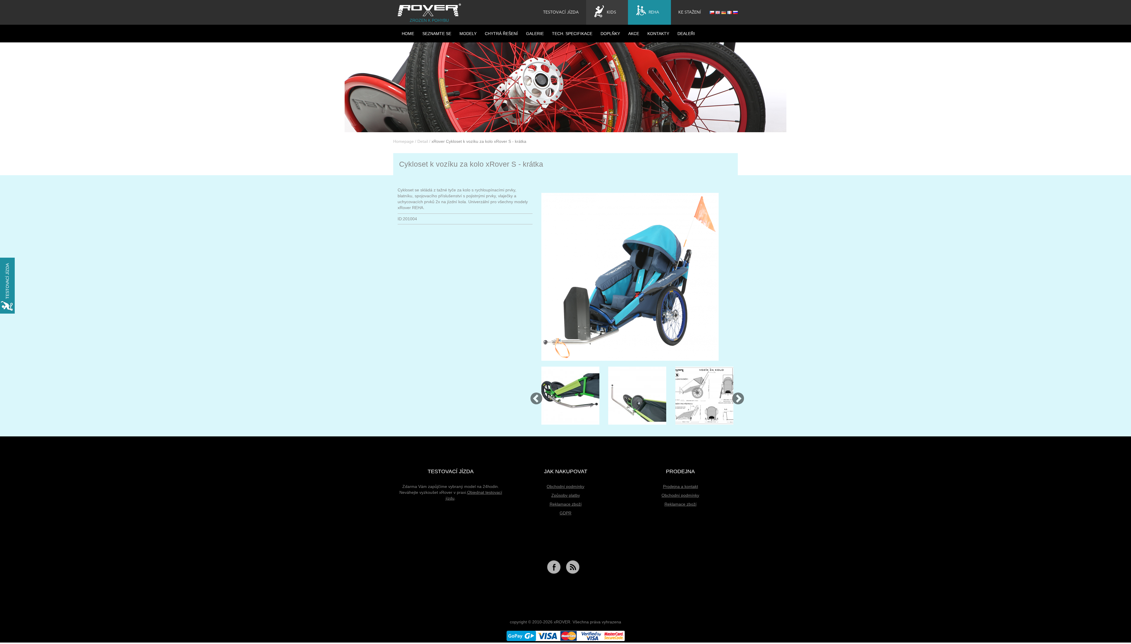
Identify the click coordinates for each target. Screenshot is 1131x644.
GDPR (565, 513)
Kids (611, 12)
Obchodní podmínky (565, 486)
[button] (533, 396)
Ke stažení (689, 12)
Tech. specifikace (572, 33)
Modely (468, 33)
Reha (654, 12)
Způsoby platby (565, 495)
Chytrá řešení (501, 33)
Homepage (403, 141)
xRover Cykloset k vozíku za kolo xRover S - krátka (478, 141)
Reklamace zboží (566, 504)
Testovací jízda (561, 12)
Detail (422, 141)
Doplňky (610, 33)
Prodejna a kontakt (680, 486)
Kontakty (658, 33)
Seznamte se (436, 33)
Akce (633, 33)
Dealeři (686, 33)
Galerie (535, 33)
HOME (408, 33)
